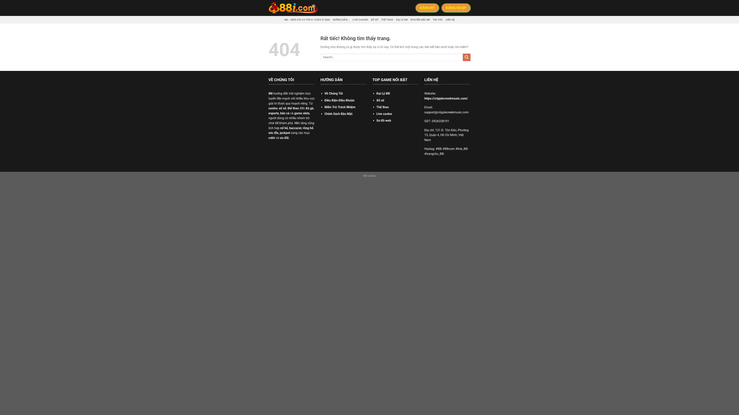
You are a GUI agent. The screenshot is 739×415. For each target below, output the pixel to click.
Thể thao (387, 19)
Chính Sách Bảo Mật (338, 114)
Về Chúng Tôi (333, 93)
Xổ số (374, 19)
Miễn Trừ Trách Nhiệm (339, 107)
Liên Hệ (450, 19)
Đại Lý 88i (402, 19)
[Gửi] (467, 57)
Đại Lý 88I (383, 93)
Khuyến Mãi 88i (420, 19)
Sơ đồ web (383, 120)
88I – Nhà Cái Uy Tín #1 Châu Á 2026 (307, 19)
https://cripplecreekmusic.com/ (446, 98)
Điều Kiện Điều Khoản (339, 100)
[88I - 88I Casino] (293, 8)
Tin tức (438, 19)
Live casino (360, 19)
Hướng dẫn (340, 19)
